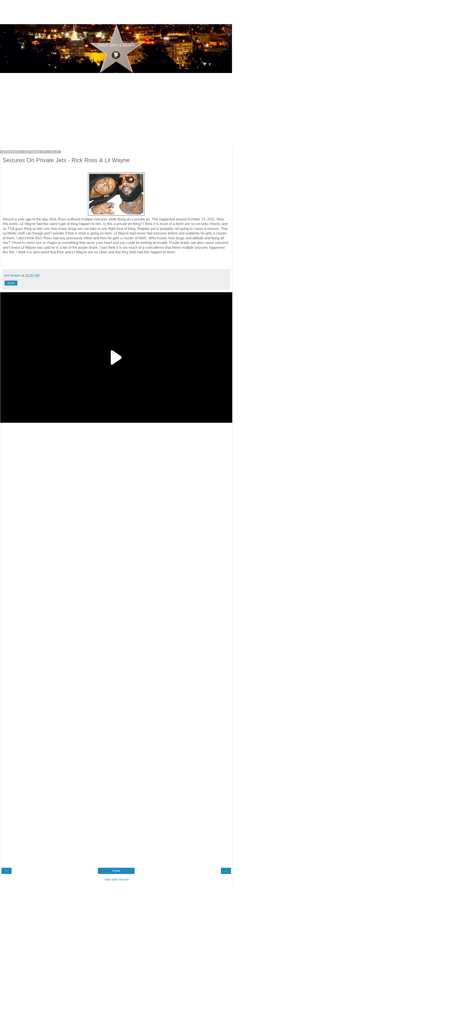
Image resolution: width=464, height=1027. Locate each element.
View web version (116, 879)
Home (116, 871)
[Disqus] (116, 606)
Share (11, 283)
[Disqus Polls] (116, 485)
